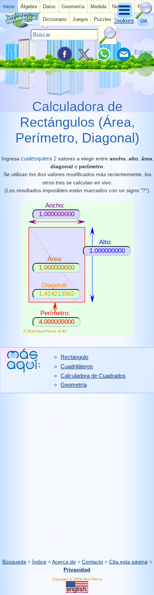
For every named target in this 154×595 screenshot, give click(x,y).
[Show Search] (144, 17)
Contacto (92, 562)
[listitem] (9, 6)
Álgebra (29, 6)
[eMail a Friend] (123, 54)
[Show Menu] (125, 17)
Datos (49, 6)
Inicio (9, 6)
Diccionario (55, 19)
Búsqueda (14, 562)
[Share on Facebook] (64, 54)
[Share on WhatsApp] (104, 54)
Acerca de (64, 562)
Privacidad (77, 570)
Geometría (73, 6)
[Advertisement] (77, 476)
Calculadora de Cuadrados (93, 375)
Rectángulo (74, 357)
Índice (39, 562)
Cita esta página (128, 562)
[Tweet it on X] (84, 54)
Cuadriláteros (77, 366)
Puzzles (102, 19)
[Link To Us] (143, 54)
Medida (98, 6)
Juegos (80, 19)
